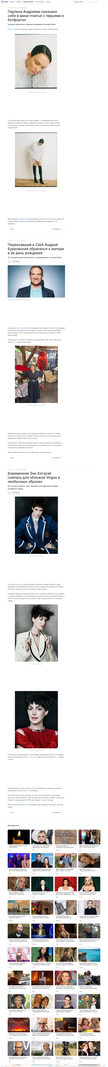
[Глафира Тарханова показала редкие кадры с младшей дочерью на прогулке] (66, 1005)
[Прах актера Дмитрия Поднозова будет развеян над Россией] (89, 935)
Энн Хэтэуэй (19, 584)
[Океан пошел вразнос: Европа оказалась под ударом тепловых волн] (89, 958)
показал (27, 452)
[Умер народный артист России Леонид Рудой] (19, 841)
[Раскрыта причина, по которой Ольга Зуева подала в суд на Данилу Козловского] (89, 1052)
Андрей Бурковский (18, 328)
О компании (6, 1065)
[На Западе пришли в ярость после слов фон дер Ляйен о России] (42, 935)
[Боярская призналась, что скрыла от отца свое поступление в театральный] (42, 888)
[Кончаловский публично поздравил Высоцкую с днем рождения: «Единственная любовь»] (42, 1005)
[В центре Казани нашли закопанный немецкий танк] (66, 911)
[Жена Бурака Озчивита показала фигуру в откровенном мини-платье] (42, 982)
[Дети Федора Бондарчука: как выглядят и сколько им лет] (19, 1052)
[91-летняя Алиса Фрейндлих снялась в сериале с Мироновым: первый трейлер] (66, 958)
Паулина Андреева (14, 29)
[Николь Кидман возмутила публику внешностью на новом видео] (42, 1052)
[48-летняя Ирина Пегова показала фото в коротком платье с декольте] (19, 888)
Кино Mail (24, 7)
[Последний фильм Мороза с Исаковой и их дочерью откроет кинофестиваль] (66, 1029)
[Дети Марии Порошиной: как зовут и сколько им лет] (19, 1005)
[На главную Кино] (5, 2)
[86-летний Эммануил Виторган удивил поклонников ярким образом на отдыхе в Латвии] (42, 1029)
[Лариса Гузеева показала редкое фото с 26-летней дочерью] (89, 841)
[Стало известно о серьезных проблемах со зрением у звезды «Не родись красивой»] (66, 982)
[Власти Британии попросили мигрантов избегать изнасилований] (19, 911)
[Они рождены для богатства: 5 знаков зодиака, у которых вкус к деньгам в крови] (66, 935)
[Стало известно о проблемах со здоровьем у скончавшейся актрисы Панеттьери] (42, 841)
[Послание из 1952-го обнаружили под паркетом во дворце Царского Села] (66, 841)
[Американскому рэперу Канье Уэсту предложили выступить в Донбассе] (19, 1029)
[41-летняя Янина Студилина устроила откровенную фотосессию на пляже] (19, 958)
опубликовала (23, 219)
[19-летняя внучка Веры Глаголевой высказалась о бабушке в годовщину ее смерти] (89, 1029)
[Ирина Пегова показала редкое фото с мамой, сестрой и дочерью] (66, 864)
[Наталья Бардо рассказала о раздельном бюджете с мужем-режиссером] (89, 1005)
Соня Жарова (16, 261)
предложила (24, 804)
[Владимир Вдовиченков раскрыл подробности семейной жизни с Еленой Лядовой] (42, 864)
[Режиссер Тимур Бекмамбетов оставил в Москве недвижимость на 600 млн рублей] (19, 935)
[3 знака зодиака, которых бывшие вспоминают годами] (42, 911)
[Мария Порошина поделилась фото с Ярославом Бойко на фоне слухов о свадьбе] (19, 864)
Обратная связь (102, 1065)
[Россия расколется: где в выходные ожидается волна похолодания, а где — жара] (66, 1052)
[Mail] (2, 2)
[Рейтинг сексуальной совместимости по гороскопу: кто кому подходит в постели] (89, 982)
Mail (2, 1065)
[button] (36, 61)
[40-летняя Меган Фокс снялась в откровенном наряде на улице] (42, 958)
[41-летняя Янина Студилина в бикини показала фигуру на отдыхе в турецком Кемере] (89, 888)
